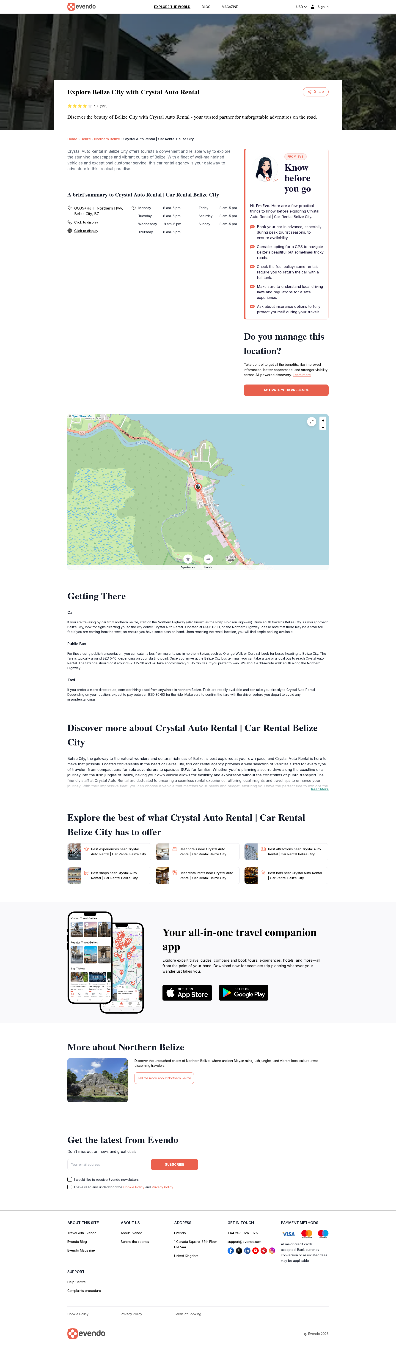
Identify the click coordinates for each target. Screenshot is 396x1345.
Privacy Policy (162, 1187)
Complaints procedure (84, 1291)
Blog (206, 6)
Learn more (302, 375)
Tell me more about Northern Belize (164, 1078)
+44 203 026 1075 (243, 1233)
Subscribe (174, 1164)
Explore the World (172, 6)
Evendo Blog (77, 1242)
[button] (198, 487)
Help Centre (76, 1282)
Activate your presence (286, 390)
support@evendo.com (244, 1242)
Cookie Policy (133, 1187)
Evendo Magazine (81, 1250)
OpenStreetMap (83, 416)
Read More (320, 789)
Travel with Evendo (81, 1233)
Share (319, 91)
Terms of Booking (187, 1314)
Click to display (86, 222)
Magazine (230, 6)
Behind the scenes (135, 1242)
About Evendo (131, 1233)
